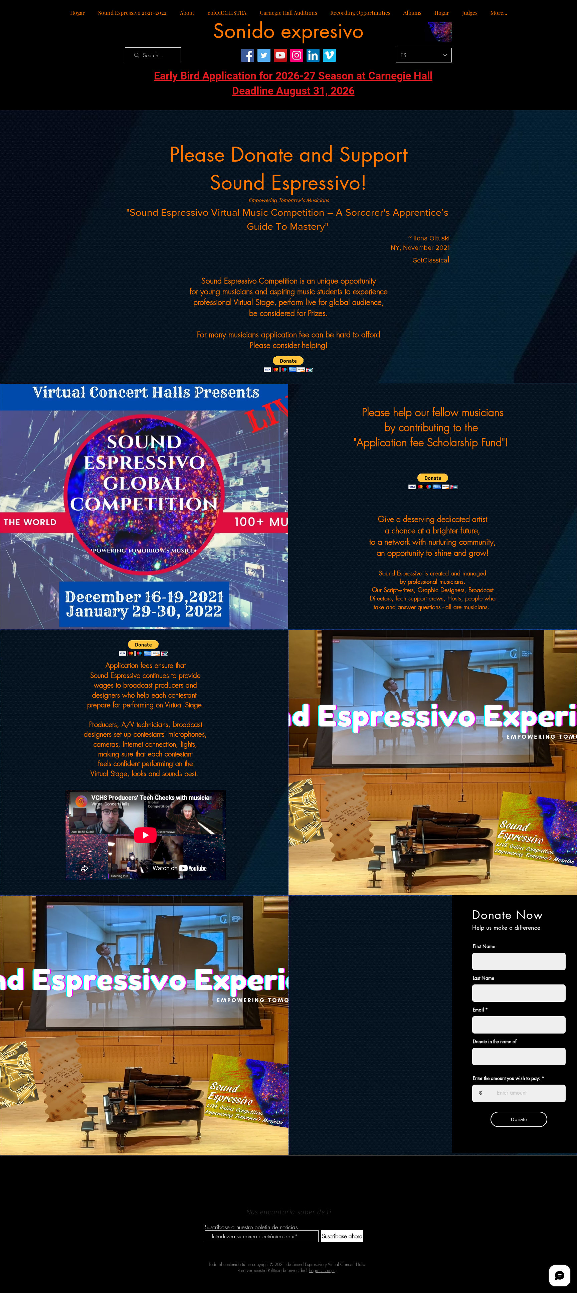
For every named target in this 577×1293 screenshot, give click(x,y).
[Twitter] (263, 55)
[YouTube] (280, 55)
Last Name (483, 978)
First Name (484, 946)
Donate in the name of (495, 1041)
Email (478, 1009)
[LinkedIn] (313, 55)
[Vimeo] (329, 55)
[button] (288, 364)
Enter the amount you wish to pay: (506, 1078)
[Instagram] (296, 55)
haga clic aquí (322, 1270)
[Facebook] (247, 55)
